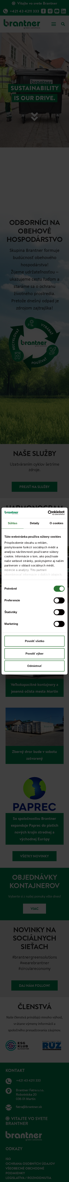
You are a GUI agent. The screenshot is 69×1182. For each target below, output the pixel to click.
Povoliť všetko (34, 641)
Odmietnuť (34, 665)
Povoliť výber (34, 653)
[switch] (59, 600)
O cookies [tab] (56, 523)
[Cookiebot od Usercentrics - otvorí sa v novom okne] (49, 512)
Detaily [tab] (34, 523)
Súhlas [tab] (12, 523)
